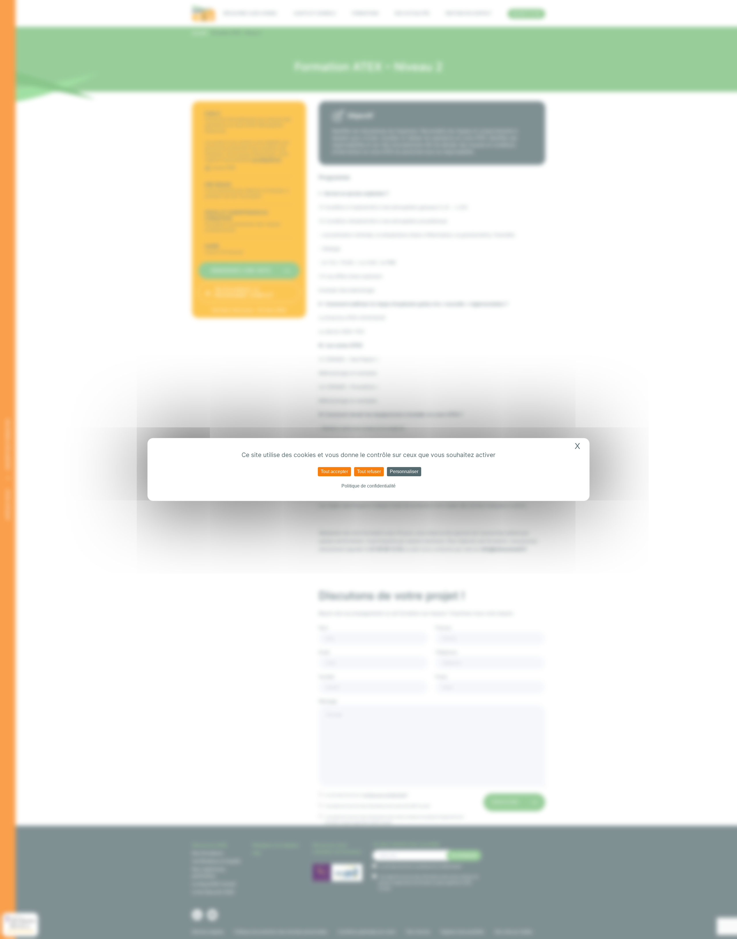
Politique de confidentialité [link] (368, 485)
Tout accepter (334, 471)
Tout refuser (369, 471)
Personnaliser (404, 471)
